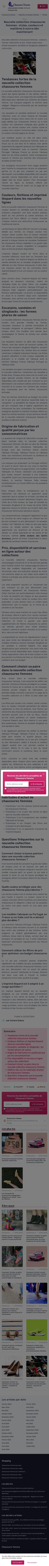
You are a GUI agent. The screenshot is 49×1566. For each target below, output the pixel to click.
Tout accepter (17, 1562)
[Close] (43, 774)
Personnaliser (32, 1562)
